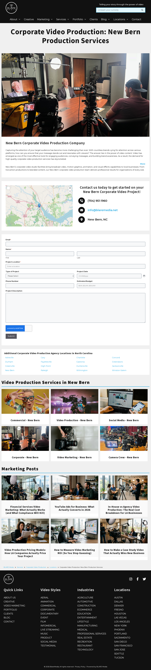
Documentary (50, 613)
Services (61, 19)
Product (46, 637)
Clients (94, 19)
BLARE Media (9, 567)
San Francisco (123, 645)
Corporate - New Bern (25, 457)
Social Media (49, 641)
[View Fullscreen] (8, 188)
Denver (119, 605)
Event (44, 617)
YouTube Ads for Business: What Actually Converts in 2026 (74, 508)
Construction (86, 605)
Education (84, 613)
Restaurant (85, 645)
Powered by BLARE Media (96, 667)
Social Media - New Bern (124, 420)
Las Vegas (120, 617)
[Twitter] (144, 579)
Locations (119, 19)
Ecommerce (84, 609)
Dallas (118, 601)
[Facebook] (138, 579)
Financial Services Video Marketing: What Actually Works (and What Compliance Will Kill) (25, 510)
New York (120, 625)
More (142, 164)
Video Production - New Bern (74, 420)
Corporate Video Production (36, 567)
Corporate (48, 609)
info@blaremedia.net (103, 210)
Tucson (119, 657)
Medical (82, 629)
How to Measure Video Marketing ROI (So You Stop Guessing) (74, 551)
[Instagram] (131, 579)
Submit (11, 336)
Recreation (84, 641)
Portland (120, 633)
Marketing (43, 19)
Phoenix (119, 629)
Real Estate (84, 637)
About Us (10, 597)
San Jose (119, 649)
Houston (120, 613)
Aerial (44, 597)
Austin (118, 597)
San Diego (120, 641)
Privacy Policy (80, 667)
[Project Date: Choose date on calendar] (144, 276)
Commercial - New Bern (25, 420)
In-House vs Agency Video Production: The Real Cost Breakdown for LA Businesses (124, 510)
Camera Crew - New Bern (124, 457)
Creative (29, 19)
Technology (85, 649)
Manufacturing (87, 625)
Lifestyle (83, 621)
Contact (136, 19)
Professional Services (91, 633)
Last (78, 258)
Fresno (118, 609)
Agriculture (85, 597)
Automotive (85, 601)
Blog (104, 19)
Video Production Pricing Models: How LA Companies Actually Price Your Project (25, 553)
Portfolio (78, 19)
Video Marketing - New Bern (74, 457)
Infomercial (48, 625)
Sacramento (122, 637)
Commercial (48, 605)
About (13, 19)
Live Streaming (50, 629)
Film (43, 621)
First (7, 258)
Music (44, 633)
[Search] (142, 10)
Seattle (119, 653)
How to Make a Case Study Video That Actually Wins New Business (123, 551)
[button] (39, 206)
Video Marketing (14, 605)
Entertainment (87, 617)
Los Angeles (122, 621)
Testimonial (48, 645)
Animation (47, 601)
